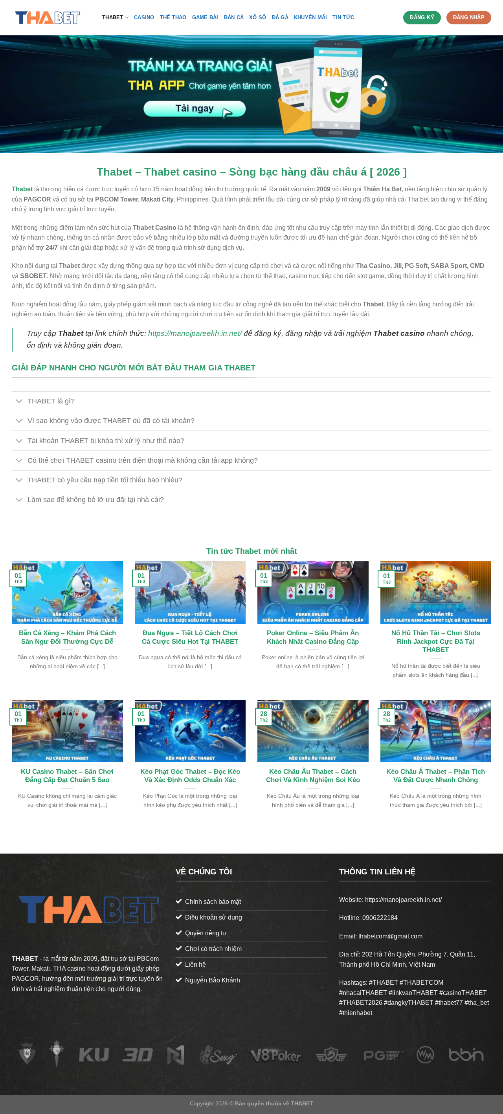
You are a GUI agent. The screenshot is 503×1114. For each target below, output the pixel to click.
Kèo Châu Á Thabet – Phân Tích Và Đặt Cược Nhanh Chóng (435, 776)
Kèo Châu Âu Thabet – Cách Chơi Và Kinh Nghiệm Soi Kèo (313, 776)
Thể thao (173, 17)
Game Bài (205, 17)
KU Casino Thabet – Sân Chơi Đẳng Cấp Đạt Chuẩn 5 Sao (67, 776)
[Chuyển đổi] (19, 402)
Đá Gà (280, 17)
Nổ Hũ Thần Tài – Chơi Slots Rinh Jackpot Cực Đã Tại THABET (435, 641)
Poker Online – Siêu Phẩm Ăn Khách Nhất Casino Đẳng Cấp (313, 637)
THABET (112, 17)
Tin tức (343, 17)
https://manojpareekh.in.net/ (195, 333)
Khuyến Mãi (310, 17)
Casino (144, 17)
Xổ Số (257, 17)
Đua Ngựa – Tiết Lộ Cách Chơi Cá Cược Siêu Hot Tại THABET (190, 637)
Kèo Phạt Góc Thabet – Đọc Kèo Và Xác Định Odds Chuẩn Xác (190, 776)
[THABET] (51, 17)
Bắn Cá (234, 17)
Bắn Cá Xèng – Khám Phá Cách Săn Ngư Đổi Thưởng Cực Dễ (67, 637)
